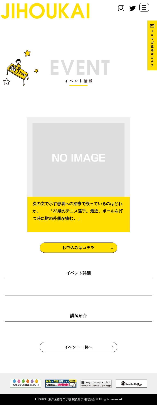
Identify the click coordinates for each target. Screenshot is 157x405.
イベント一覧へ (78, 347)
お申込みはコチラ (78, 248)
